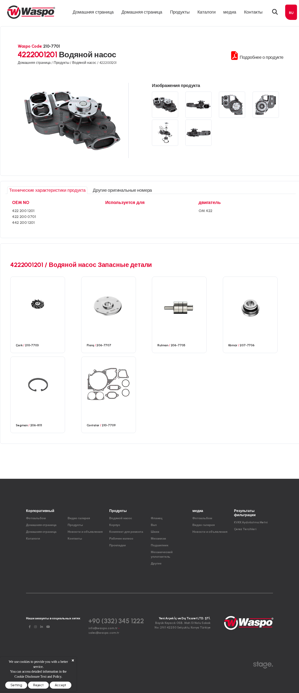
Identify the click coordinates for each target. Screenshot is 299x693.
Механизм (158, 538)
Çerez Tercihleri (245, 529)
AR (291, 45)
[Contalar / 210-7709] (108, 384)
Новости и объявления (85, 532)
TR (291, 21)
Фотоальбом (36, 518)
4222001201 (107, 63)
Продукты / (63, 63)
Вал (154, 525)
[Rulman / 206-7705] (179, 304)
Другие (156, 563)
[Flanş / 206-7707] (108, 304)
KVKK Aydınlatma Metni (251, 522)
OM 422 (205, 210)
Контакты (253, 12)
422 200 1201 (23, 210)
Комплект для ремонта (126, 532)
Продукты (75, 525)
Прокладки (117, 545)
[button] (275, 12)
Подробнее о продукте (261, 57)
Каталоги (206, 12)
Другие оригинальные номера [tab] (122, 190)
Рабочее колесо (121, 538)
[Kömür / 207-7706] (250, 304)
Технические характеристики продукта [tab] (47, 190)
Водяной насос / (85, 63)
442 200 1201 (23, 222)
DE (291, 37)
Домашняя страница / (36, 63)
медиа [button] (229, 12)
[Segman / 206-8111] (38, 384)
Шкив (155, 532)
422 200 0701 (24, 216)
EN (291, 29)
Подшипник (159, 545)
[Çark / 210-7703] (38, 304)
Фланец (156, 518)
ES (291, 52)
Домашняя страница (93, 12)
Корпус (114, 525)
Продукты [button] (180, 12)
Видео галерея (79, 518)
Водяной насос (120, 518)
